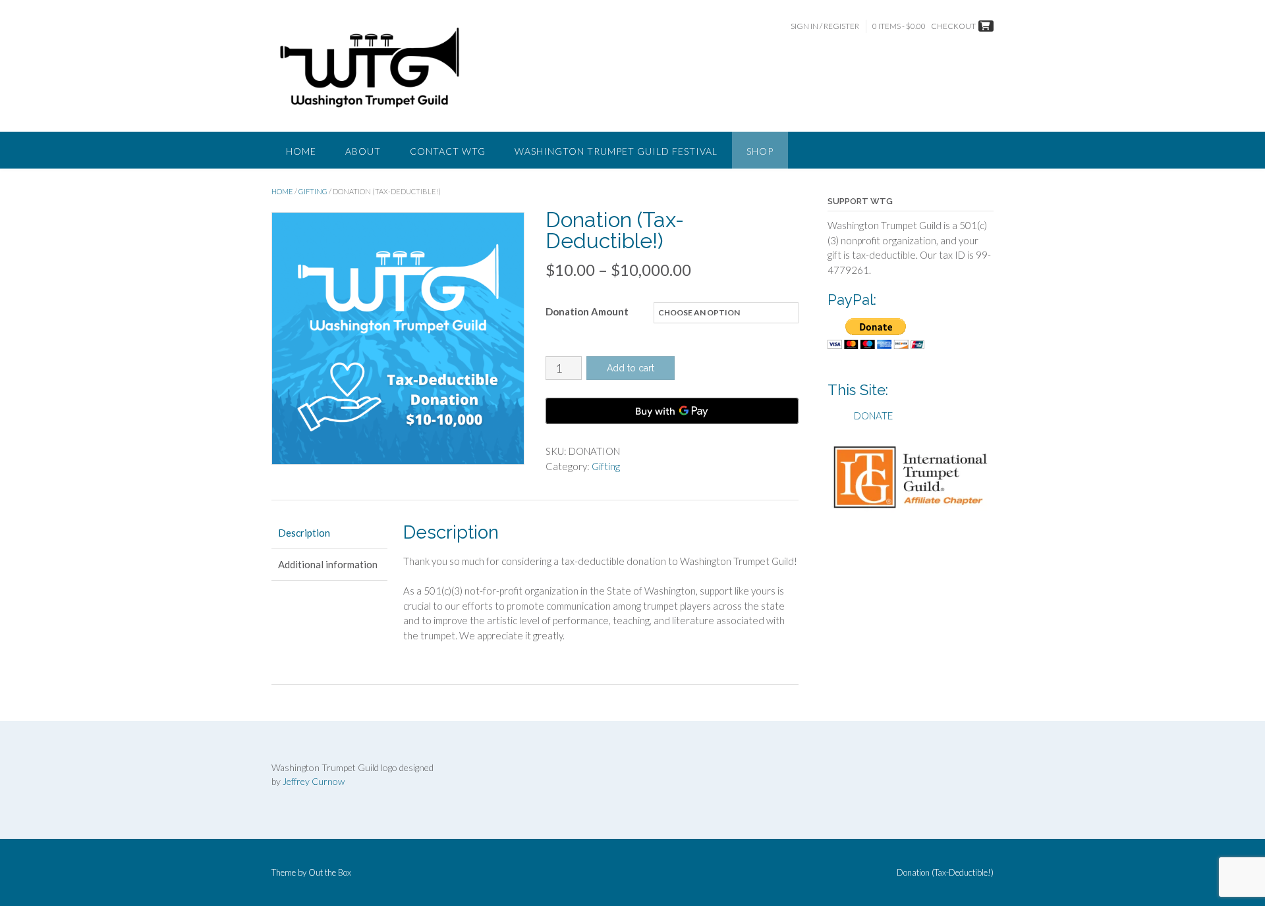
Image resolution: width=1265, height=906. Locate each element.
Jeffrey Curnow (314, 781)
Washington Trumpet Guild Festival (616, 151)
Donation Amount (587, 311)
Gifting (312, 191)
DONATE (873, 415)
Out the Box (329, 872)
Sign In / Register (825, 26)
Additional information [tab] (328, 564)
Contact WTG (448, 151)
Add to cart (630, 368)
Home (301, 151)
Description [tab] (304, 533)
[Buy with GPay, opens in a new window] (672, 411)
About (363, 151)
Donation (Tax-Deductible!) (945, 872)
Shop (759, 151)
